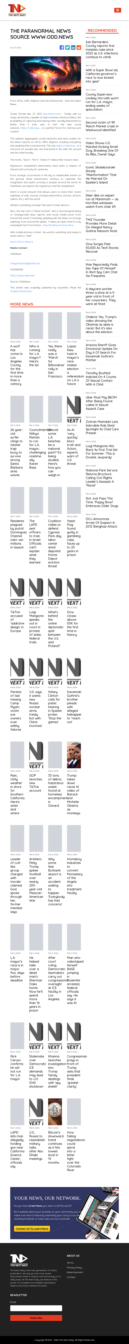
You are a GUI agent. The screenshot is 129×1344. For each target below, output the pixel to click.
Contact (71, 1277)
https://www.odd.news (22, 275)
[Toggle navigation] (117, 10)
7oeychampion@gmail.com (25, 263)
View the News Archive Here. (58, 225)
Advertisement (75, 1272)
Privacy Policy (74, 1267)
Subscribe (36, 1318)
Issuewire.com (52, 113)
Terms (70, 1262)
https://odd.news (30, 127)
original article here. (21, 291)
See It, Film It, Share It (21, 241)
